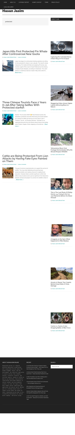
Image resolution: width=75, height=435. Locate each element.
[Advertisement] (25, 39)
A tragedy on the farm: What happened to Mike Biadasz (60, 240)
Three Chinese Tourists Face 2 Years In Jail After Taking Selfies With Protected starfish (24, 105)
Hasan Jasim (13, 11)
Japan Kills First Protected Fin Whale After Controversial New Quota (24, 52)
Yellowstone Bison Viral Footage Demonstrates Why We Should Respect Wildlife (61, 150)
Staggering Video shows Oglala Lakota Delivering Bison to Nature (61, 105)
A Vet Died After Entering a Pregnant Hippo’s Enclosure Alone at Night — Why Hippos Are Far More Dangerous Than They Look (37, 367)
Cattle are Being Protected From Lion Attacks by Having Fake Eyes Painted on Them (25, 158)
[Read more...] (18, 72)
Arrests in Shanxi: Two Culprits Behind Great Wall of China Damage (61, 284)
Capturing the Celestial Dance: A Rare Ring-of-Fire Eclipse (61, 57)
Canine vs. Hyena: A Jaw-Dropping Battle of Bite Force (61, 327)
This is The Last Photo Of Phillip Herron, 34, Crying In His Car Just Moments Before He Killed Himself (61, 195)
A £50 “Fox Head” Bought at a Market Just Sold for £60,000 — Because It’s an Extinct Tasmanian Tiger (37, 397)
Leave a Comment (22, 57)
